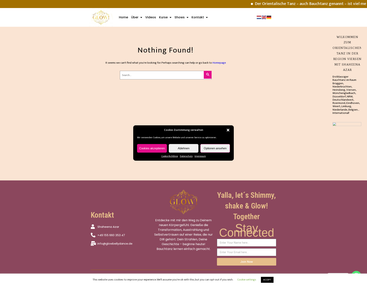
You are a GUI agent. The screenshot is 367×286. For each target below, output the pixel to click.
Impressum (200, 156)
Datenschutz (186, 156)
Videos (150, 17)
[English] (264, 17)
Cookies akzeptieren (152, 148)
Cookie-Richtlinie (169, 156)
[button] (228, 130)
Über (134, 17)
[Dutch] (259, 17)
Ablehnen (183, 148)
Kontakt (198, 17)
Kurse (163, 17)
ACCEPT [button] (267, 280)
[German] (269, 17)
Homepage (219, 62)
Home (123, 17)
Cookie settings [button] (246, 279)
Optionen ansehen (215, 148)
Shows (180, 17)
